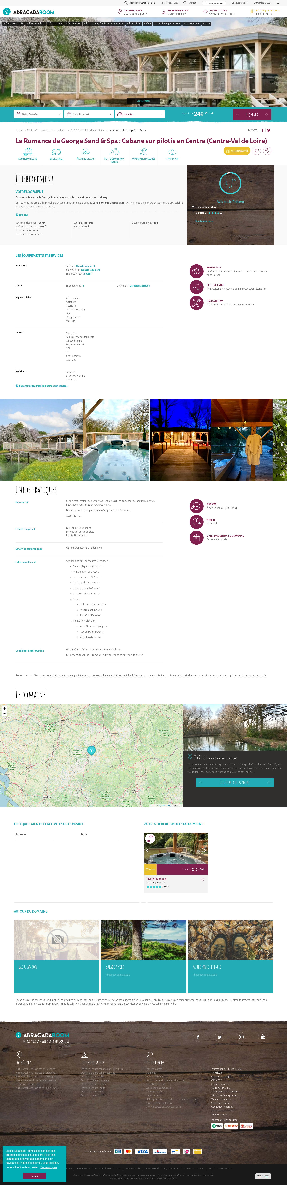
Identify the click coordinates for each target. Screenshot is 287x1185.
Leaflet (153, 805)
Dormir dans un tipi (90, 1095)
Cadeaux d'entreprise (222, 1076)
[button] (278, 3)
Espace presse (83, 1169)
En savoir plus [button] (48, 1167)
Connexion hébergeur (222, 1106)
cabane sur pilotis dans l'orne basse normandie (242, 675)
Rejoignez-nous (171, 1169)
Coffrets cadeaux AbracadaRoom (163, 1106)
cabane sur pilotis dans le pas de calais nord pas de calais (65, 1003)
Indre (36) (199, 758)
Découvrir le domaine (235, 782)
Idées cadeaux (153, 1095)
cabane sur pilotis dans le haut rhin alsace (61, 1000)
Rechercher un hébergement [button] (142, 3)
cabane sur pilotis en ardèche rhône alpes (122, 675)
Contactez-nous (225, 1169)
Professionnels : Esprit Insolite (226, 1069)
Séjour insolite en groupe (224, 1095)
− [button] (4, 713)
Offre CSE (216, 1080)
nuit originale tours (207, 675)
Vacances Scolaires (221, 1099)
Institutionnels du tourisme (224, 1091)
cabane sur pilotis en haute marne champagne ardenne (112, 1000)
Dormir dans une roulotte (94, 1084)
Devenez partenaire (214, 3)
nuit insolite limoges (240, 1000)
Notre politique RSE (221, 1088)
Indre (63, 130)
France (19, 130)
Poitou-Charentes (155, 1076)
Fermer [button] (35, 1176)
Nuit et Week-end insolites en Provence (36, 1080)
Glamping (151, 1072)
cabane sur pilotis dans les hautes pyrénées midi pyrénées (69, 675)
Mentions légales (103, 1169)
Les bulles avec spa (155, 1084)
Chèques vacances (240, 3)
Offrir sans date (239, 151)
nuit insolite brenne (186, 675)
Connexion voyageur (193, 1169)
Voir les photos (143, 101)
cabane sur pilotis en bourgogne (212, 1000)
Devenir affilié (152, 1169)
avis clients (171, 1178)
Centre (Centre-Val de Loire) (41, 130)
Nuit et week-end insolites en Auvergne (35, 1076)
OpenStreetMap (165, 805)
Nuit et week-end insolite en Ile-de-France (37, 1088)
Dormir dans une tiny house (95, 1080)
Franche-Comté (154, 1069)
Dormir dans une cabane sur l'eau (98, 1072)
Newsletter (217, 1072)
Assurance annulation (222, 1110)
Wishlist (192, 3)
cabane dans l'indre (166, 1003)
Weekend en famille (156, 1091)
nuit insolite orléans (106, 1003)
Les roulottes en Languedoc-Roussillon (165, 1080)
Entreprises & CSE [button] (262, 3)
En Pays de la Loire (25, 1084)
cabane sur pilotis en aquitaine (160, 675)
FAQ (210, 1169)
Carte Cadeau (172, 3)
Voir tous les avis (204, 221)
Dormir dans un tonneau (93, 1091)
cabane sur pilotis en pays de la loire (136, 1003)
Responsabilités (133, 1169)
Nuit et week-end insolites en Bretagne (35, 1072)
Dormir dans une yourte (93, 1088)
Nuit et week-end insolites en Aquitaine (35, 1069)
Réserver (252, 114)
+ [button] (4, 708)
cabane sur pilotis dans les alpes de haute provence (168, 1000)
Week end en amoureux (158, 1088)
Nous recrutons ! (219, 1114)
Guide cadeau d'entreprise (159, 1103)
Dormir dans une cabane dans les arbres (102, 1069)
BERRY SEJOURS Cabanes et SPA (87, 130)
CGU (118, 1169)
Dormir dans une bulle (92, 1076)
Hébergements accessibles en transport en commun (173, 1099)
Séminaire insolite (220, 1103)
